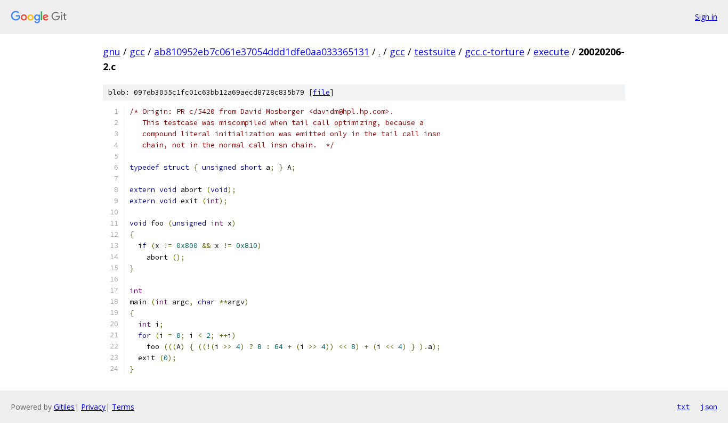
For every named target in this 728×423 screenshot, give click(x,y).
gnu (111, 51)
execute (551, 51)
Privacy (93, 407)
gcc (137, 51)
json (708, 406)
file (321, 92)
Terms (123, 407)
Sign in (706, 17)
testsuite (435, 51)
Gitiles (64, 407)
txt (683, 406)
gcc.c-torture (494, 51)
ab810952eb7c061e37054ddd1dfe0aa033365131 (261, 51)
